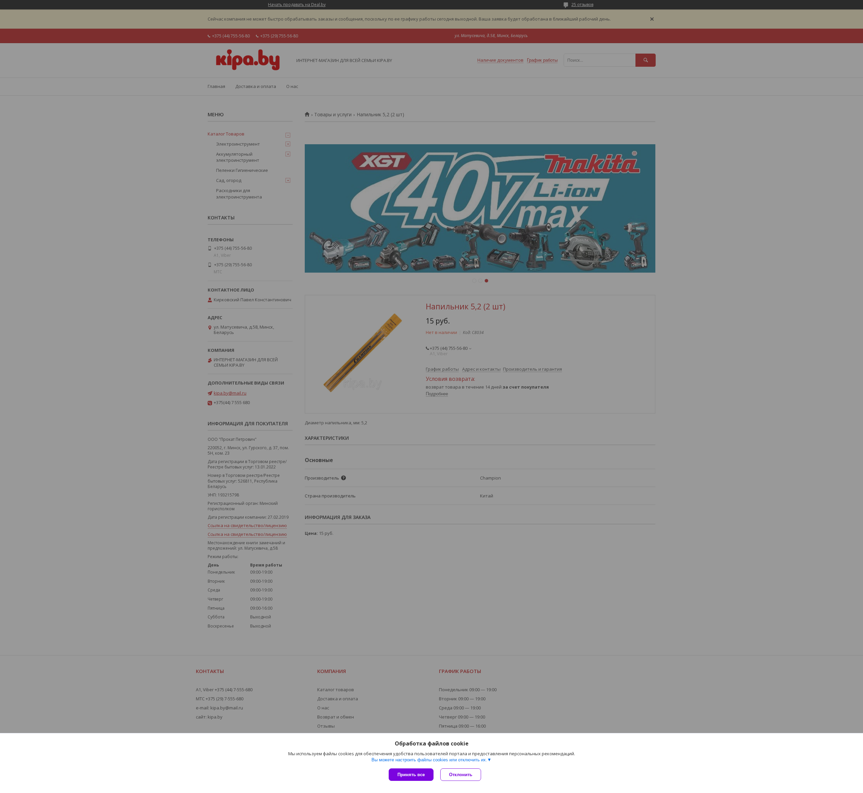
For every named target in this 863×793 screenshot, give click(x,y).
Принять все (411, 774)
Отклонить (460, 774)
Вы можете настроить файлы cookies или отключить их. (429, 759)
